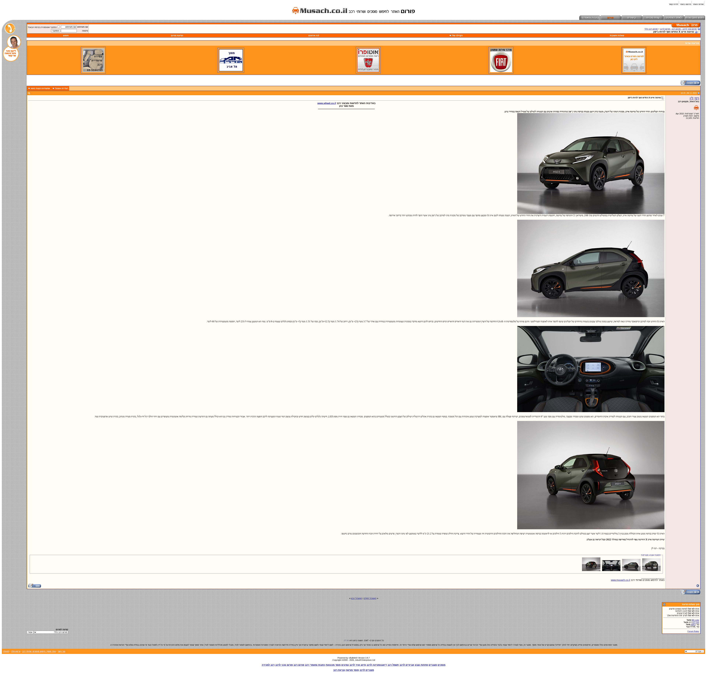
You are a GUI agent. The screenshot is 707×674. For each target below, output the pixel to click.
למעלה (6, 651)
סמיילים (695, 622)
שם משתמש (82, 27)
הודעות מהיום (177, 35)
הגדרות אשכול (61, 88)
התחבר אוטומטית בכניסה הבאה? (42, 27)
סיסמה (85, 31)
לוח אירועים (313, 35)
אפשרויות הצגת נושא (40, 88)
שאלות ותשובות (617, 35)
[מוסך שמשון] (501, 71)
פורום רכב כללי (651, 29)
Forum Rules (693, 631)
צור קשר (61, 651)
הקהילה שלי (457, 35)
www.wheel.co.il (326, 103)
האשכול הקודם (370, 598)
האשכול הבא (356, 598)
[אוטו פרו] (368, 71)
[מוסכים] (634, 71)
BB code (695, 620)
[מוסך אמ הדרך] (231, 70)
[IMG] (693, 624)
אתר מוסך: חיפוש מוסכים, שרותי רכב (39, 651)
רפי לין (694, 98)
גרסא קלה (15, 651)
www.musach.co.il (620, 580)
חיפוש (66, 35)
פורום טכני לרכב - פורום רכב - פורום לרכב (678, 29)
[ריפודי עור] (93, 71)
